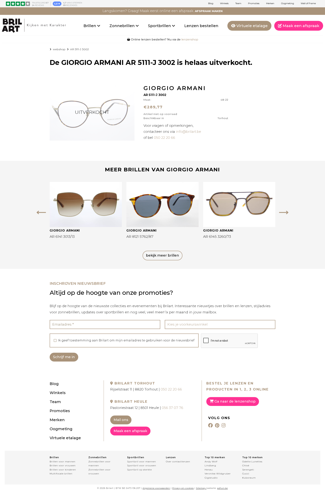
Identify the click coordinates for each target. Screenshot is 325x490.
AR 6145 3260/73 (217, 236)
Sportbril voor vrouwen (141, 465)
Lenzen (171, 457)
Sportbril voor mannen (141, 461)
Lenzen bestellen (201, 26)
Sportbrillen (160, 26)
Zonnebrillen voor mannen (99, 463)
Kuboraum (249, 477)
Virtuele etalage (251, 26)
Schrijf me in (64, 357)
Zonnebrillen (122, 26)
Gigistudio (211, 477)
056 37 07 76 (172, 408)
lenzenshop (189, 39)
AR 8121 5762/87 (139, 236)
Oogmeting (287, 3)
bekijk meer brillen (162, 255)
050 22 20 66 (164, 138)
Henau (209, 469)
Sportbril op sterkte (139, 469)
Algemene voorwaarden (156, 488)
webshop (59, 49)
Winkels (224, 3)
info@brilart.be (188, 132)
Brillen (90, 26)
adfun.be (222, 488)
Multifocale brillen (61, 473)
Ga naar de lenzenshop (234, 401)
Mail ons (121, 420)
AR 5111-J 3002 (79, 49)
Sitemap (201, 488)
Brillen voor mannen (62, 461)
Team (238, 3)
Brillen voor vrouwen (63, 465)
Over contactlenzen (178, 461)
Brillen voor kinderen (63, 469)
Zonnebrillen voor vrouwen (99, 471)
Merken (270, 3)
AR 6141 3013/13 (62, 236)
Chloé (245, 465)
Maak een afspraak (300, 26)
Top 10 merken (215, 457)
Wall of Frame (308, 3)
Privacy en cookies (183, 488)
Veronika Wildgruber (218, 473)
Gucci (245, 473)
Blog (210, 3)
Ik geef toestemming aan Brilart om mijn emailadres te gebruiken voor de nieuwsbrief (126, 340)
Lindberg (210, 465)
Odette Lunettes (252, 461)
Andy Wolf (211, 461)
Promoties (253, 3)
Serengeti (248, 469)
